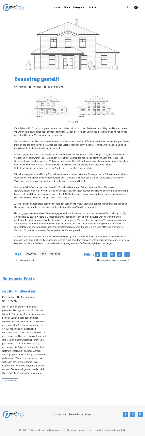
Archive (93, 7)
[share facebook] (97, 254)
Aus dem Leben (28, 297)
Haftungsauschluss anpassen (111, 260)
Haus (43, 254)
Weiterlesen (10, 380)
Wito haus (55, 254)
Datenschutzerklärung (80, 414)
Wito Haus (51, 194)
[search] (128, 7)
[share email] (112, 254)
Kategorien (79, 7)
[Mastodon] (125, 414)
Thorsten (22, 87)
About (67, 7)
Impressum (60, 414)
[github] (132, 414)
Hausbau (37, 87)
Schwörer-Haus (38, 158)
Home (57, 7)
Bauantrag (31, 254)
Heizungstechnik (27, 260)
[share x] (104, 254)
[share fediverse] (119, 254)
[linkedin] (140, 414)
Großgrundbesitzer (19, 291)
